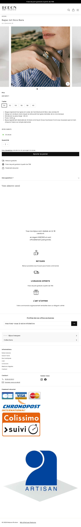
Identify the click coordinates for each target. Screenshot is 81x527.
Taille (4, 101)
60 (33, 105)
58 (27, 105)
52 (10, 105)
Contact (4, 369)
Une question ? (8, 178)
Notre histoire (6, 353)
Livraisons (5, 364)
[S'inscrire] (74, 323)
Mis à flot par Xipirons (28, 522)
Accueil (4, 16)
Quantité (5, 140)
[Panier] (73, 8)
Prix (3, 93)
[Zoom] (68, 84)
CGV (3, 361)
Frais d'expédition (7, 150)
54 (16, 105)
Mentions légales (7, 366)
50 (4, 105)
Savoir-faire (6, 356)
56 (22, 105)
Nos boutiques (6, 358)
